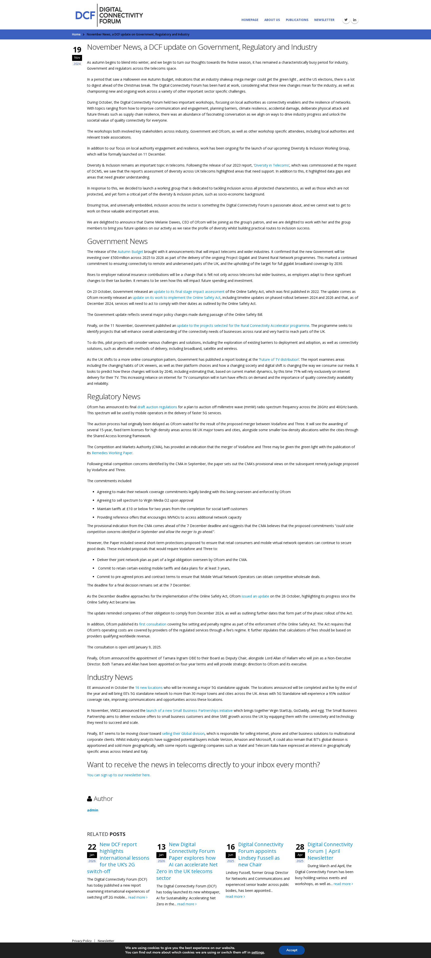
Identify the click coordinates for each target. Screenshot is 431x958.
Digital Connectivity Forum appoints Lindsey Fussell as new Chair (260, 854)
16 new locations (149, 687)
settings (257, 952)
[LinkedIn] (354, 19)
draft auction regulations (157, 406)
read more (137, 897)
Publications (297, 20)
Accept (291, 950)
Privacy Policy (82, 941)
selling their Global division (183, 733)
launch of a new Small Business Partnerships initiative (189, 710)
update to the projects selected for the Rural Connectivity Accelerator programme (243, 325)
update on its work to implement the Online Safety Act (176, 297)
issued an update (255, 596)
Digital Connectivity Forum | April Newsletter (330, 851)
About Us (272, 20)
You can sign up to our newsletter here (118, 774)
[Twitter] (346, 19)
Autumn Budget (130, 251)
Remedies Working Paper (112, 452)
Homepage (249, 20)
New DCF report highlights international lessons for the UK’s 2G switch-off (118, 858)
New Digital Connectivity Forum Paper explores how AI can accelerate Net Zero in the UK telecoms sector (187, 861)
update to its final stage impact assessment (189, 291)
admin (92, 810)
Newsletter (324, 20)
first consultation (152, 624)
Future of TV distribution (279, 359)
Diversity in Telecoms (271, 165)
